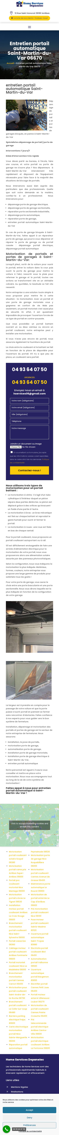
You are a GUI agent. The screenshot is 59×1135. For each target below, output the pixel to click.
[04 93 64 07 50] (6, 1129)
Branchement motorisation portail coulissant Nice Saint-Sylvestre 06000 (18, 930)
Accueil (10, 63)
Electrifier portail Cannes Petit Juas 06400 (40, 987)
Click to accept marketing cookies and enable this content (29, 825)
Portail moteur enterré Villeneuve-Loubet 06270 (40, 998)
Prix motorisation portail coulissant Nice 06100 (40, 912)
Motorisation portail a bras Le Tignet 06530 (17, 898)
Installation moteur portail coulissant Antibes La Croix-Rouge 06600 (18, 912)
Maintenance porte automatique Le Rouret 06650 (40, 887)
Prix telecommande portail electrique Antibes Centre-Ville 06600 (39, 1026)
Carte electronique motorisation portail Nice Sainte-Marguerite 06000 (18, 1033)
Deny (29, 1117)
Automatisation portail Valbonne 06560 (39, 962)
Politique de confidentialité (30, 1131)
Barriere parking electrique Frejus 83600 (17, 1020)
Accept (29, 1110)
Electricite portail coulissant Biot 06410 (39, 952)
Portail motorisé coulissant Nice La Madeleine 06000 (18, 966)
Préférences (29, 1125)
